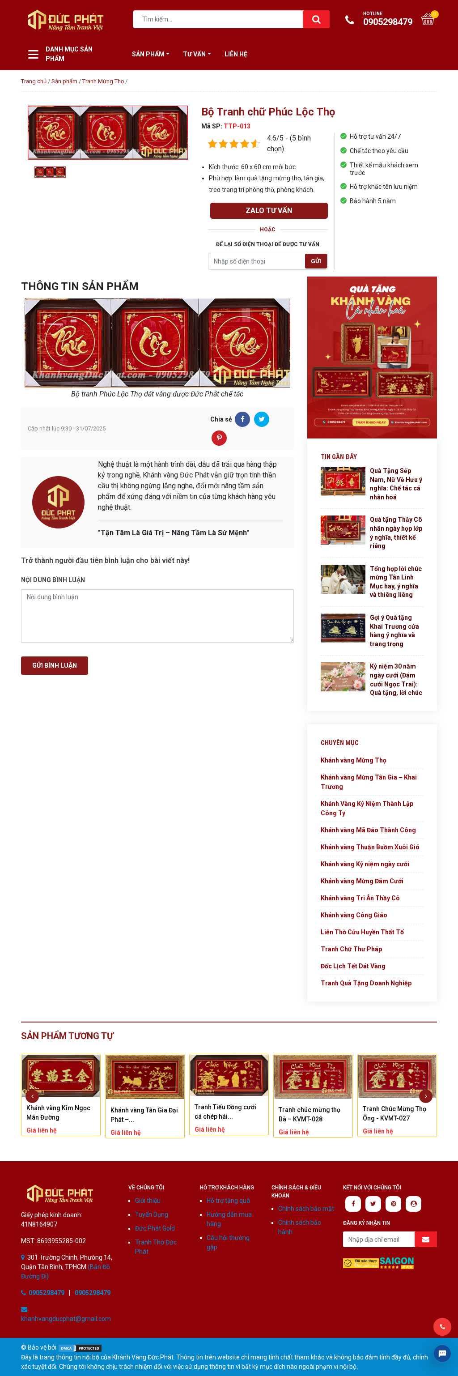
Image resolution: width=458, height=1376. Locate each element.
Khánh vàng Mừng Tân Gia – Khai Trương (369, 782)
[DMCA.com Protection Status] (80, 1347)
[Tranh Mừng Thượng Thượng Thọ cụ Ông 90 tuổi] (397, 1074)
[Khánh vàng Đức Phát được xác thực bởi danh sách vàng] (361, 1262)
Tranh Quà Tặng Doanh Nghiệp (366, 983)
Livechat (442, 1354)
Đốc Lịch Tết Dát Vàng (353, 966)
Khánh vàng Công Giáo (354, 915)
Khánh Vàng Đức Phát (60, 1194)
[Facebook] (242, 419)
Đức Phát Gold (155, 1228)
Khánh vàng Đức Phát (65, 20)
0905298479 (387, 19)
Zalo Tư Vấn (269, 210)
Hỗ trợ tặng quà (228, 1200)
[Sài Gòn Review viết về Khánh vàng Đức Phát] (397, 1262)
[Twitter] (261, 419)
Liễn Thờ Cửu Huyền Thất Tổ (362, 932)
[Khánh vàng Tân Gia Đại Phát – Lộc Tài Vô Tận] (61, 1077)
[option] (108, 133)
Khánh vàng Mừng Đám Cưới (362, 881)
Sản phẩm (64, 81)
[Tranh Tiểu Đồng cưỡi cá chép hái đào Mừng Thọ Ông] (145, 1075)
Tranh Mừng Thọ (103, 81)
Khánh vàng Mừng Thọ (353, 760)
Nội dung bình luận (53, 580)
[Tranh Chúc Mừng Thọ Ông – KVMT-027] (313, 1076)
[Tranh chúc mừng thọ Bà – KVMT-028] (229, 1076)
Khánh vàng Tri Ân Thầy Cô (360, 898)
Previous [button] (32, 1096)
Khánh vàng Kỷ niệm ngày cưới (365, 864)
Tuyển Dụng (151, 1214)
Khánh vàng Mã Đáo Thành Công (368, 830)
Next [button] (426, 1096)
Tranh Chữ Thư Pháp (351, 949)
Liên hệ (236, 54)
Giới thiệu (148, 1200)
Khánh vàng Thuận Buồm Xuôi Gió (370, 847)
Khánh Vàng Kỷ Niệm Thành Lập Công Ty (367, 808)
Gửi (316, 261)
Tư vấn (194, 54)
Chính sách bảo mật (306, 1208)
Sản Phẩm (148, 54)
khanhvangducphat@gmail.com (66, 1318)
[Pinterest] (219, 438)
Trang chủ (34, 81)
